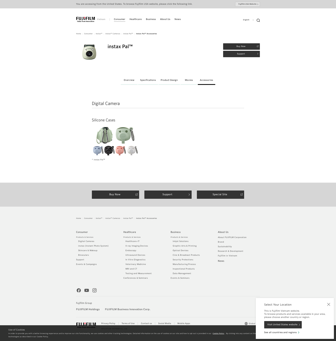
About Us (223, 232)
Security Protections (183, 260)
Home (78, 34)
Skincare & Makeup (88, 251)
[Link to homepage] (85, 19)
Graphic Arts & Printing (185, 246)
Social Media (164, 323)
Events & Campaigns (86, 264)
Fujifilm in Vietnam (227, 256)
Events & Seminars (180, 278)
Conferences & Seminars (135, 278)
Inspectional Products (184, 269)
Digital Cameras (86, 241)
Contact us (146, 323)
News (221, 261)
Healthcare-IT (132, 241)
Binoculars (83, 255)
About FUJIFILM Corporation (232, 237)
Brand (221, 242)
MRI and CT (131, 269)
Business (176, 232)
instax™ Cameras (112, 34)
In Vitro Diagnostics (135, 260)
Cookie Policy (218, 333)
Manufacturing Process (184, 264)
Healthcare (129, 232)
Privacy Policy (108, 323)
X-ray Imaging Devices (136, 246)
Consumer (88, 34)
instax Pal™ (128, 34)
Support (80, 260)
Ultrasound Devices (135, 255)
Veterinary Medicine (135, 264)
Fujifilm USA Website (247, 4)
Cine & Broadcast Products (186, 255)
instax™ (99, 34)
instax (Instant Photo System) (93, 246)
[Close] (329, 304)
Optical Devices (180, 251)
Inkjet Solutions (181, 241)
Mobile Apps (183, 323)
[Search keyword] (258, 20)
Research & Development (230, 251)
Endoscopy (130, 251)
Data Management (182, 273)
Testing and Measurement (138, 273)
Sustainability (225, 247)
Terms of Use (128, 323)
